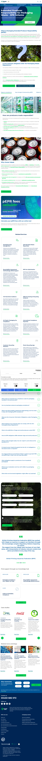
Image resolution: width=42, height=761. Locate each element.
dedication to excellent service (28, 180)
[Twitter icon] (4, 704)
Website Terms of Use (26, 720)
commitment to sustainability (25, 174)
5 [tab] (23, 562)
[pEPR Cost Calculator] (21, 207)
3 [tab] (20, 562)
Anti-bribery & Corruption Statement (29, 724)
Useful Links (3, 732)
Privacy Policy (13, 518)
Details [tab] (21, 373)
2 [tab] (18, 562)
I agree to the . (10, 518)
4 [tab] (21, 562)
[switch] (15, 386)
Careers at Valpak (4, 730)
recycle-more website (19, 619)
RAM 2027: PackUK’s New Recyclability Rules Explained (20, 657)
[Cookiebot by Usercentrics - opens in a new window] (36, 370)
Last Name (20, 493)
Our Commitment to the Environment (9, 725)
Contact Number (22, 502)
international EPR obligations (22, 185)
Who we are (4, 714)
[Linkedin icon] (7, 704)
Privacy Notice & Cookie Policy (28, 719)
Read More (3, 634)
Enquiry (4, 507)
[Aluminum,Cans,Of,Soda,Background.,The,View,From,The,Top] (21, 148)
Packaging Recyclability (34, 619)
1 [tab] (17, 562)
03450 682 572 (8, 698)
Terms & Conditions (26, 717)
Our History (3, 719)
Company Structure (5, 722)
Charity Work (4, 727)
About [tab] (35, 373)
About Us (3, 717)
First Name (4, 493)
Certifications (4, 729)
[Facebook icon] (2, 704)
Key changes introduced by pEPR (24, 92)
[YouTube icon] (9, 704)
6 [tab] (24, 562)
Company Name (5, 498)
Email (3, 502)
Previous (2, 638)
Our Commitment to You (6, 724)
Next (38, 638)
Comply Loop (4, 720)
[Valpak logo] (5, 2)
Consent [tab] (7, 373)
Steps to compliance (6, 92)
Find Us (2, 734)
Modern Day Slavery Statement (28, 722)
